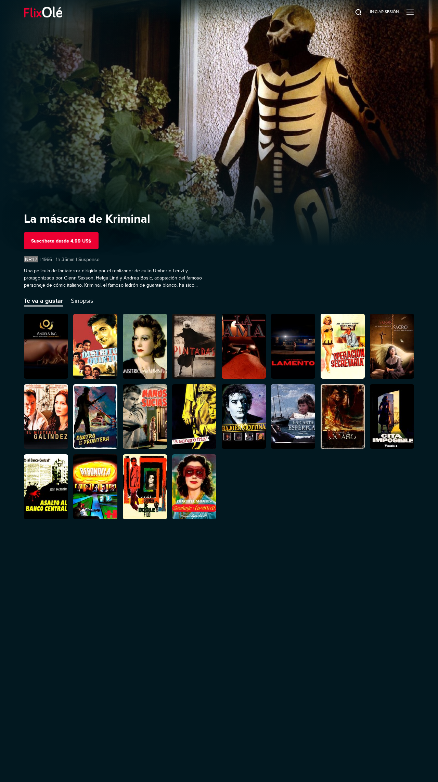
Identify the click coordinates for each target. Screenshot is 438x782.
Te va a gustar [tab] (43, 300)
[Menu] (410, 12)
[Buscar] (354, 12)
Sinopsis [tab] (82, 300)
